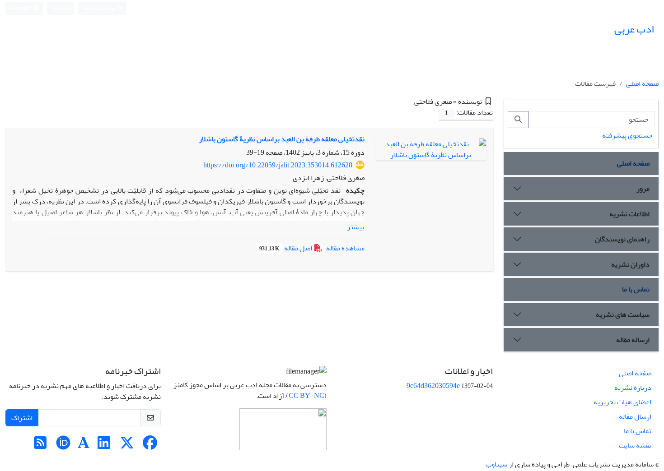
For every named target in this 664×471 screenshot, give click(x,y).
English (22, 8)
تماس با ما (636, 289)
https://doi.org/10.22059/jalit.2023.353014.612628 (277, 165)
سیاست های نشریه (623, 314)
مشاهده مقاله (345, 248)
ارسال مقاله (635, 416)
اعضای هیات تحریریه (622, 402)
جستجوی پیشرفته (627, 135)
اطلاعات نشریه (629, 214)
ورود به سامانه (100, 8)
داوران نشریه (630, 264)
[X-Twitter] (127, 446)
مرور (643, 188)
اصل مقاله (286, 248)
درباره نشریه (632, 387)
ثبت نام (62, 8)
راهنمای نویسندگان (622, 239)
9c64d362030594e (433, 385)
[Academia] (83, 446)
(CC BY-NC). (305, 395)
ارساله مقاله (633, 339)
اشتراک (22, 418)
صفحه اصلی (642, 83)
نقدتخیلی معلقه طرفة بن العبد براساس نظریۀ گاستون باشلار (282, 139)
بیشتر (355, 227)
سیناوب (496, 464)
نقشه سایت (635, 445)
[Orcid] (63, 446)
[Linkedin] (104, 446)
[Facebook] (150, 446)
